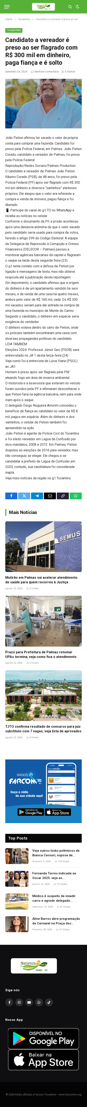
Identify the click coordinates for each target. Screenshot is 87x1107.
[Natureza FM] (43, 7)
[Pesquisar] (70, 7)
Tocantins (14, 30)
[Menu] (7, 7)
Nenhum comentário (47, 71)
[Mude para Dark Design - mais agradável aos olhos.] (77, 7)
